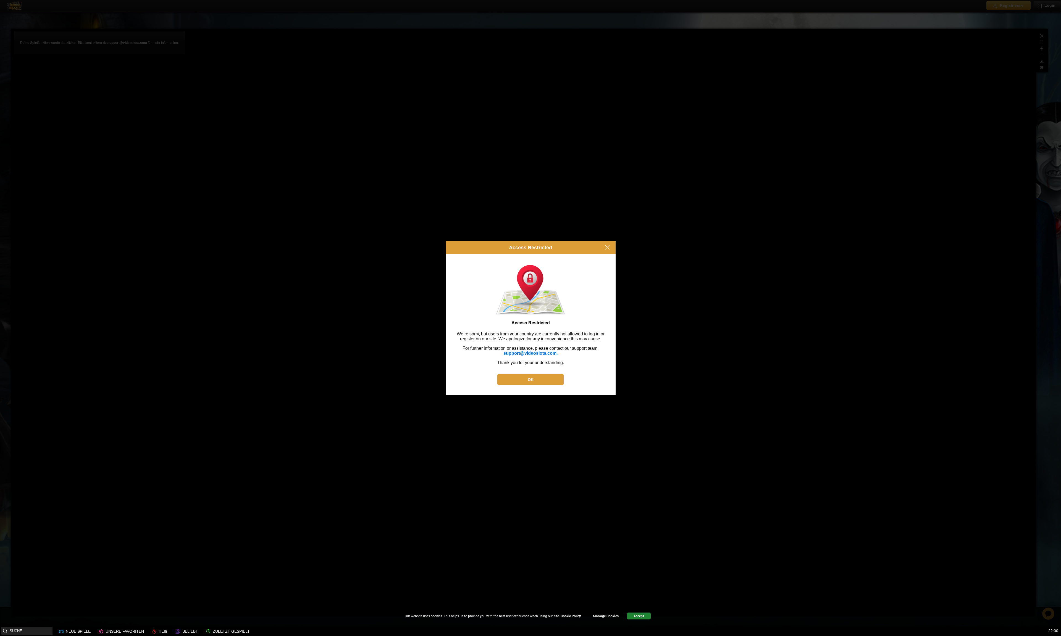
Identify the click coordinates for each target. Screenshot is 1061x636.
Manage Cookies (606, 616)
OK (531, 379)
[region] (530, 617)
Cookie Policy (571, 616)
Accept (639, 616)
